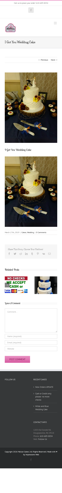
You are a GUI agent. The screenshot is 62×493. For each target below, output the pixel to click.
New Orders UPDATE (44, 387)
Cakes (23, 232)
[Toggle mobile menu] (55, 23)
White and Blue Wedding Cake (42, 408)
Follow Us (42, 439)
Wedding (30, 232)
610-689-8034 (46, 436)
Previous (44, 60)
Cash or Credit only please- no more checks (43, 396)
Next (53, 60)
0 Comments (41, 232)
